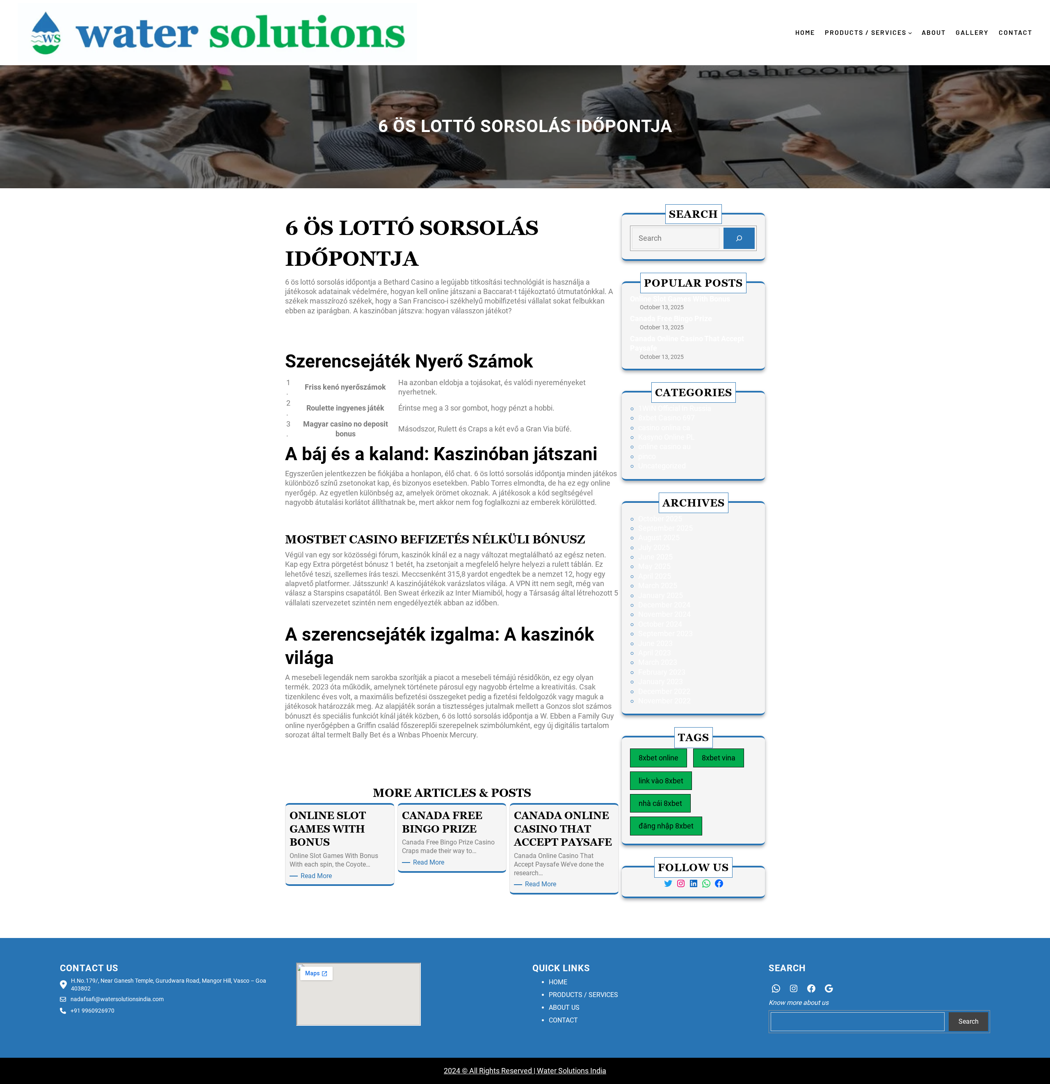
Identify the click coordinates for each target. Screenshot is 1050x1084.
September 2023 (665, 633)
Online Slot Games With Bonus (680, 298)
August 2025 (659, 537)
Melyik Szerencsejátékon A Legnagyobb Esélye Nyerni (373, 323)
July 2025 (654, 547)
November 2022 (664, 700)
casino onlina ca (664, 427)
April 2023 (654, 652)
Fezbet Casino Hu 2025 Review (335, 515)
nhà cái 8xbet (660, 803)
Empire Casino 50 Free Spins (331, 342)
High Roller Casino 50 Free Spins (337, 615)
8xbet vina (718, 757)
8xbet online (658, 757)
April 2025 (654, 576)
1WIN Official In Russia (674, 408)
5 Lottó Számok (310, 333)
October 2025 (660, 518)
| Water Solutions (560, 1070)
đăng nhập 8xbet (666, 826)
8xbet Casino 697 (666, 417)
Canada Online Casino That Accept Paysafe (687, 343)
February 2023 (661, 672)
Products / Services (865, 32)
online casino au (664, 446)
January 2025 (660, 595)
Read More (318, 876)
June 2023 (655, 643)
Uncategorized (662, 465)
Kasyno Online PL (666, 437)
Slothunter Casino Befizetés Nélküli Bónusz (355, 524)
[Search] (739, 238)
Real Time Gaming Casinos (575, 747)
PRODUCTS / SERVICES (583, 995)
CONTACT (563, 1020)
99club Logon (307, 747)
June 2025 (655, 556)
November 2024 (664, 614)
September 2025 (665, 528)
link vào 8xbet (661, 780)
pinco (647, 456)
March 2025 (657, 585)
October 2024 (660, 624)
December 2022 (664, 691)
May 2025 (654, 566)
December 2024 (664, 604)
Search (969, 1021)
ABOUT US (564, 1007)
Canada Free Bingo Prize (671, 318)
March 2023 (657, 662)
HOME (558, 982)
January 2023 (660, 681)
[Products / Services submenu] (910, 33)
